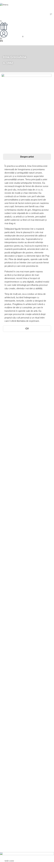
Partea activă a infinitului (15, 602)
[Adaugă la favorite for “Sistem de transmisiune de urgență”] (30, 370)
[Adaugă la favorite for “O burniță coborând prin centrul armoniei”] (30, 343)
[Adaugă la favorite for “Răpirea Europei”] (30, 535)
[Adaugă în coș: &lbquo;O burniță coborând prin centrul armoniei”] (24, 343)
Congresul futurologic (13, 403)
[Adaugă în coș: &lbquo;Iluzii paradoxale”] (24, 480)
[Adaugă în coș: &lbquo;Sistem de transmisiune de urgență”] (24, 370)
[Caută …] (1, 21)
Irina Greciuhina (10, 352)
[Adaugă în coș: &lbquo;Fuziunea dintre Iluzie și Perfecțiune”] (24, 452)
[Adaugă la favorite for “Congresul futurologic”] (30, 398)
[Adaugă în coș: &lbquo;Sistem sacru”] (24, 507)
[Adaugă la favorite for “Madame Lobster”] (30, 425)
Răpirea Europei (10, 540)
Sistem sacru (8, 513)
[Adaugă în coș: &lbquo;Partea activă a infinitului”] (24, 596)
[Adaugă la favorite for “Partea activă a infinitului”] (30, 596)
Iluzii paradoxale (10, 485)
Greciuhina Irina (10, 407)
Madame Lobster (10, 431)
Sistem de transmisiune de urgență (20, 376)
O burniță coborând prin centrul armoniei (23, 349)
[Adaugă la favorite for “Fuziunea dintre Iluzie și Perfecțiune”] (30, 452)
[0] (1, 38)
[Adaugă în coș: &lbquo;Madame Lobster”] (24, 425)
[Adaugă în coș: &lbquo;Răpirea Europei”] (24, 535)
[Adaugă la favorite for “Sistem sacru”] (30, 507)
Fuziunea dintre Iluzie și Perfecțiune (21, 458)
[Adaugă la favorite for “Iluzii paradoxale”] (30, 480)
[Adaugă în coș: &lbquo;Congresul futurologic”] (24, 398)
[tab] (27, 157)
